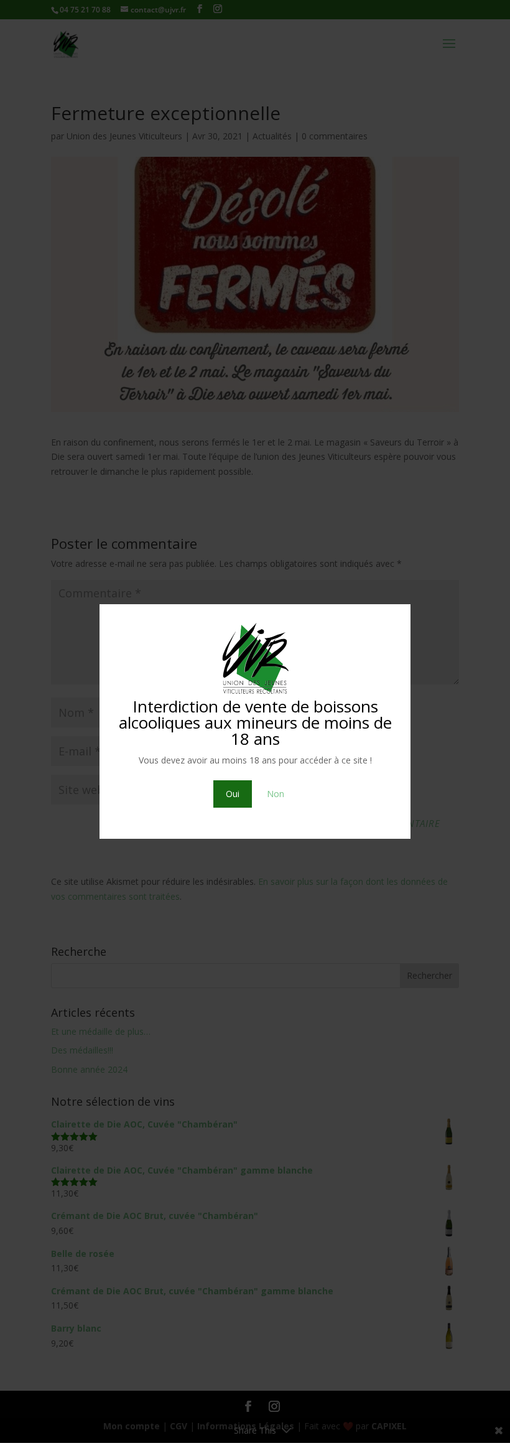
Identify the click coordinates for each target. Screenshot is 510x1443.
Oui (232, 794)
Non (275, 794)
